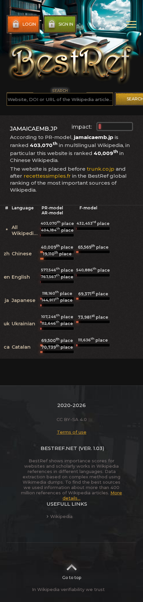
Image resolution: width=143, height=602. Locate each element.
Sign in (66, 24)
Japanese (23, 300)
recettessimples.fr (47, 176)
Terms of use (71, 432)
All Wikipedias (25, 230)
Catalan (21, 347)
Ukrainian (23, 324)
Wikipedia (61, 516)
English (21, 277)
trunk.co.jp (100, 169)
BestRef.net (59, 448)
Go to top (71, 577)
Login (29, 24)
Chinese (22, 254)
